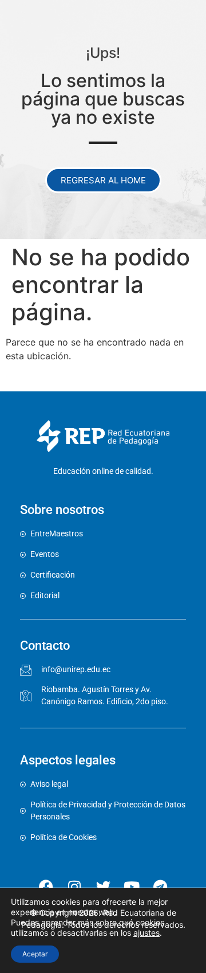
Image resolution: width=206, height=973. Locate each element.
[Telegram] (160, 886)
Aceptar (34, 954)
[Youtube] (131, 886)
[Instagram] (74, 886)
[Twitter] (103, 886)
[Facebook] (45, 886)
